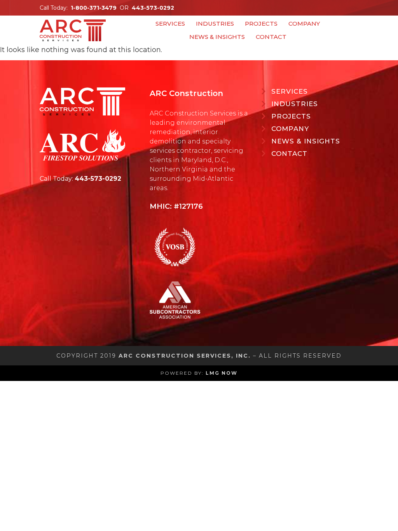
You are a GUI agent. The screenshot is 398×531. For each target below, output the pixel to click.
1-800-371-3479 (94, 7)
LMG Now (221, 373)
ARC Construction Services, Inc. (185, 355)
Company (304, 23)
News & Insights (217, 36)
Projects (261, 23)
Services (170, 23)
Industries (215, 23)
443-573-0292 (153, 7)
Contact (271, 36)
